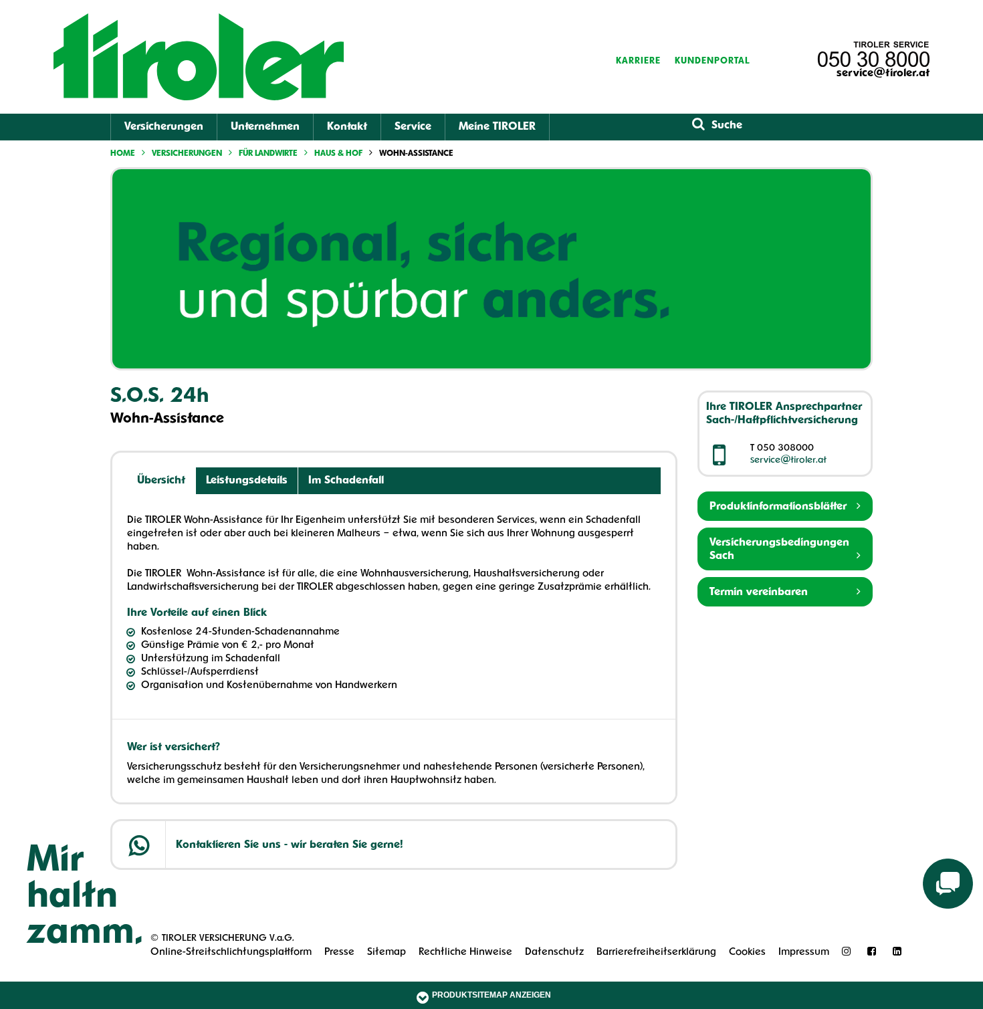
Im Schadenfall (346, 480)
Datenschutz (554, 952)
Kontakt (347, 127)
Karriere (638, 61)
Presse (339, 952)
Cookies (747, 952)
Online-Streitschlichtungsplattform (231, 952)
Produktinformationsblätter (778, 506)
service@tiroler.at (883, 73)
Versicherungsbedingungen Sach (779, 550)
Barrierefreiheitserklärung (656, 952)
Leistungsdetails (247, 480)
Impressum (803, 952)
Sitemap (386, 952)
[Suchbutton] (698, 125)
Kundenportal (712, 61)
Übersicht (161, 480)
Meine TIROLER (497, 127)
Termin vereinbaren (758, 592)
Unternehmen (265, 127)
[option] (491, 268)
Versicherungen (163, 127)
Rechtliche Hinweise (465, 952)
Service (413, 127)
